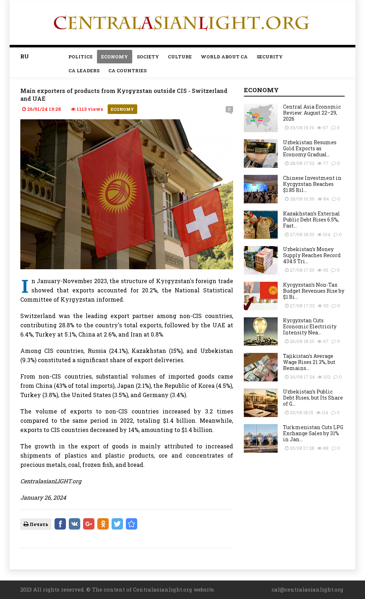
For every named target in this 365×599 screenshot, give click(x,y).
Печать (38, 524)
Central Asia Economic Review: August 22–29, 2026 (312, 112)
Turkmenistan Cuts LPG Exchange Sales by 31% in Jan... (313, 433)
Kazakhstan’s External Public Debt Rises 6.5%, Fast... (311, 219)
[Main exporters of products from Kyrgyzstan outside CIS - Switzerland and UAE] (131, 524)
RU (24, 56)
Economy (114, 56)
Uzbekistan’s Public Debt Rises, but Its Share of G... (313, 397)
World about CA (224, 56)
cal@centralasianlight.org (307, 589)
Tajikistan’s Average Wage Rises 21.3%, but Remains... (309, 362)
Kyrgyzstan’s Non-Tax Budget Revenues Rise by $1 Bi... (313, 290)
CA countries (127, 70)
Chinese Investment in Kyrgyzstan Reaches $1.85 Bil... (312, 184)
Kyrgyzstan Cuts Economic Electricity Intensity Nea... (309, 326)
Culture (180, 56)
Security (270, 56)
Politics (80, 56)
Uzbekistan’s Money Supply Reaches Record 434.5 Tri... (312, 255)
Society (148, 56)
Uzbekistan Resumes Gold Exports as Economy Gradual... (309, 148)
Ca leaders (83, 70)
